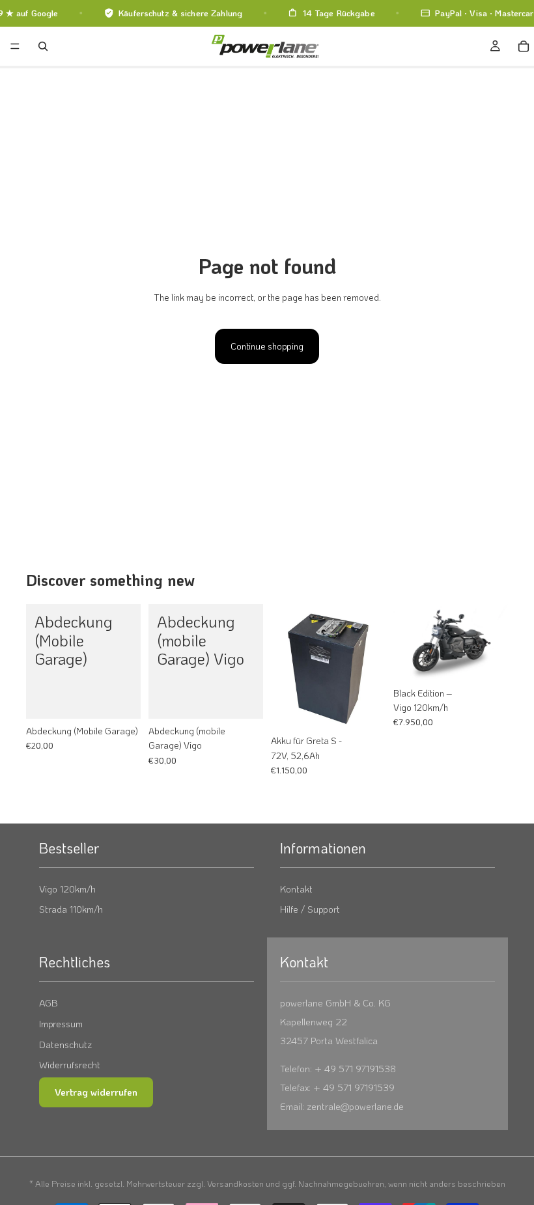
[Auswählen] (487, 660)
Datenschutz (65, 1044)
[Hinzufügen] (120, 698)
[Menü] (15, 46)
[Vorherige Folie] (407, 642)
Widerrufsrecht (69, 1065)
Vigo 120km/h (67, 889)
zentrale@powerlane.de (355, 1106)
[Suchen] (43, 46)
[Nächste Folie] (493, 642)
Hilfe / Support (310, 909)
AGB (48, 1003)
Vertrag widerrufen (96, 1091)
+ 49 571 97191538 (355, 1068)
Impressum (61, 1024)
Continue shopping (267, 346)
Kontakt (296, 889)
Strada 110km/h (71, 909)
